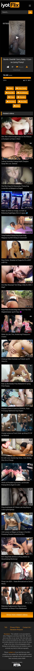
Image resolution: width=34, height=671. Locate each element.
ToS (6, 627)
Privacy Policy (15, 627)
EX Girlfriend (23, 92)
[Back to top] (28, 665)
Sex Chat (23, 101)
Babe (10, 88)
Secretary (12, 101)
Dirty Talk (11, 92)
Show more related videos (17, 615)
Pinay (12, 97)
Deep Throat (22, 88)
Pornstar (22, 97)
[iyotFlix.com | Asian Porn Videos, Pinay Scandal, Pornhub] (14, 5)
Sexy (17, 105)
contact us (12, 652)
